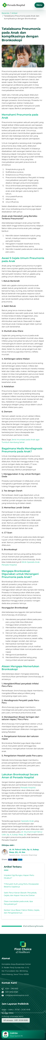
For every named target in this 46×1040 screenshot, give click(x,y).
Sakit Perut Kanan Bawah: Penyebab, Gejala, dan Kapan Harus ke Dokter (20, 894)
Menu (39, 5)
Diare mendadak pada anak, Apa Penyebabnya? (18, 902)
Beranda (5, 13)
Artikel (14, 13)
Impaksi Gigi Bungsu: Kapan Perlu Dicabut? (19, 876)
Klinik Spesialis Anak (31, 562)
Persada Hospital (9, 565)
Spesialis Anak (27, 821)
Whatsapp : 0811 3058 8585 (15, 1020)
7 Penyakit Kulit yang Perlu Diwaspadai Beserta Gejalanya (21, 885)
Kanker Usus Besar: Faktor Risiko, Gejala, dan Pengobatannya (22, 911)
